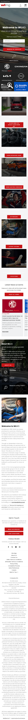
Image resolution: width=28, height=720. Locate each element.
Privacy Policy (14, 564)
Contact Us (14, 557)
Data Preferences (14, 568)
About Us (14, 555)
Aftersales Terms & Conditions (14, 561)
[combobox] (14, 41)
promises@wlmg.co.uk (18, 502)
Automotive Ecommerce (18, 718)
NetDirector (6, 718)
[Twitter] (12, 547)
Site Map (14, 553)
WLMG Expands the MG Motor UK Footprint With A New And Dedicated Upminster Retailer (12, 318)
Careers (14, 570)
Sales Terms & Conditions (14, 559)
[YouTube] (16, 547)
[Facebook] (8, 547)
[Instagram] (20, 547)
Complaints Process (14, 566)
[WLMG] (5, 5)
